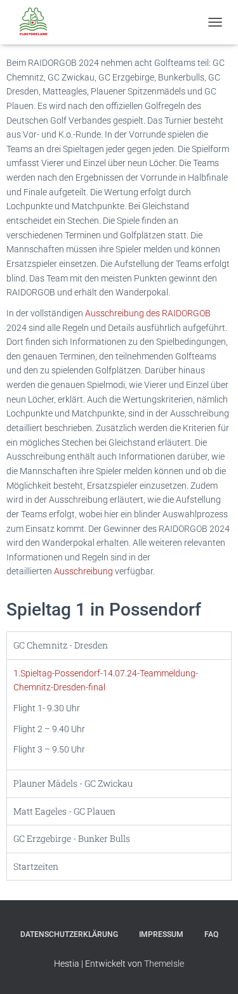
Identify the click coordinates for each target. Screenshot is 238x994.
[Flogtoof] (38, 22)
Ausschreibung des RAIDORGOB (148, 313)
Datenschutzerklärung (69, 934)
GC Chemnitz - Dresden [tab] (60, 645)
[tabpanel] (119, 714)
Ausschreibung (84, 571)
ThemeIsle (164, 963)
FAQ (211, 934)
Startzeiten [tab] (35, 866)
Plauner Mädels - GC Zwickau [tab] (73, 783)
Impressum (161, 934)
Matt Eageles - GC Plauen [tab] (64, 811)
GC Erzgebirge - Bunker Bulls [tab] (71, 838)
